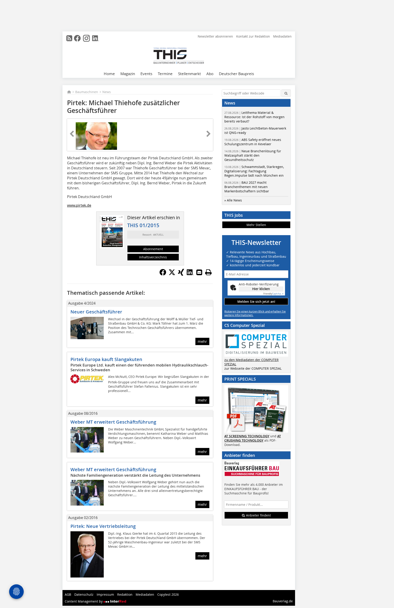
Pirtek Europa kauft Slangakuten (106, 359)
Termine (165, 73)
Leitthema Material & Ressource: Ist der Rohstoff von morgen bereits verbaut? (254, 116)
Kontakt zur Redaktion (253, 36)
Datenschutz (83, 594)
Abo (209, 73)
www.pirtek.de (79, 205)
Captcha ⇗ (273, 293)
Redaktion (124, 594)
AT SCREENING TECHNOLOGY (246, 436)
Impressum (105, 594)
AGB (68, 594)
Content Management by (84, 601)
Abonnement (153, 249)
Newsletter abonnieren (215, 36)
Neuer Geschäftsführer (96, 312)
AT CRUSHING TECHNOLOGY (252, 438)
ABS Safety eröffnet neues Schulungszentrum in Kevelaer (252, 141)
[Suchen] (286, 93)
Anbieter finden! (258, 515)
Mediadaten (282, 36)
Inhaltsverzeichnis (153, 257)
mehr (202, 341)
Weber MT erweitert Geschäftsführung (113, 422)
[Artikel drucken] (208, 272)
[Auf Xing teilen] (181, 274)
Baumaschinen (86, 92)
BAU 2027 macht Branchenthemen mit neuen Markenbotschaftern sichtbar (246, 186)
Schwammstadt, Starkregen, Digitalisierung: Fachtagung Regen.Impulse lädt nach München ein (254, 171)
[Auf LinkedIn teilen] (190, 274)
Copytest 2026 (168, 594)
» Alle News (233, 200)
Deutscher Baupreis (236, 73)
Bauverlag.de (283, 601)
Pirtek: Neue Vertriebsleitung (103, 526)
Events (146, 73)
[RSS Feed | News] (69, 38)
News (106, 92)
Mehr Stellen (256, 225)
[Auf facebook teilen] (162, 274)
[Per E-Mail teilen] (199, 272)
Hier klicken (261, 289)
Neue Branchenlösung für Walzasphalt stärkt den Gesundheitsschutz (252, 155)
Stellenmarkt (189, 73)
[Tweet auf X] (171, 274)
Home (109, 73)
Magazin (127, 73)
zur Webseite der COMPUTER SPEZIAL (253, 368)
